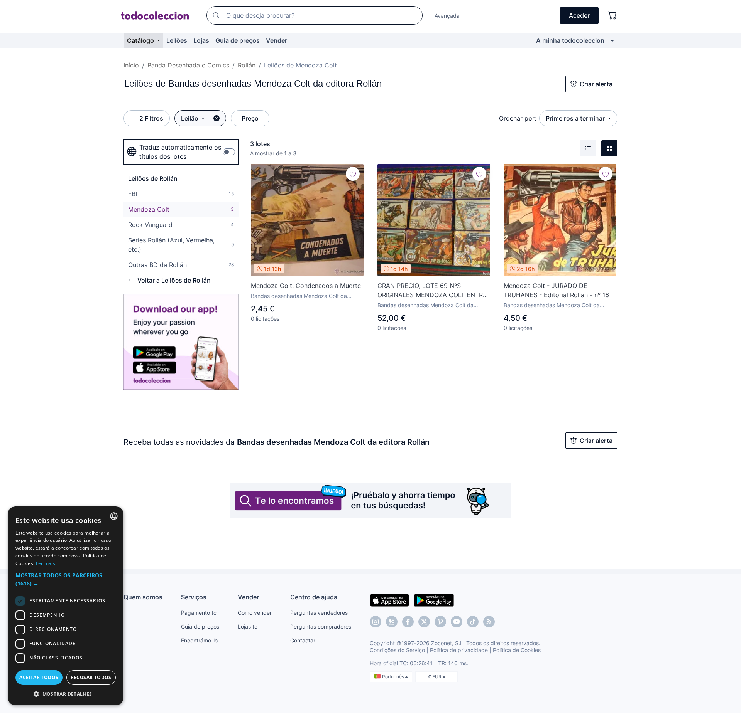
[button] (65, 579)
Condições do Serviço (397, 650)
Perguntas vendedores (319, 612)
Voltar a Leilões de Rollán (174, 280)
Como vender (255, 612)
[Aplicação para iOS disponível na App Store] (389, 600)
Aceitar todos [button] (38, 677)
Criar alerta (596, 84)
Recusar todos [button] (91, 677)
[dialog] (66, 605)
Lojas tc (247, 626)
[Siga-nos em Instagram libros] (392, 621)
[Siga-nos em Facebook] (408, 621)
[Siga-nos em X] (424, 621)
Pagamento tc (199, 612)
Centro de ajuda (313, 597)
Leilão (190, 118)
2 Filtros (151, 118)
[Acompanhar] (353, 174)
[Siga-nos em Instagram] (375, 621)
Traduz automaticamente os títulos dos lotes (180, 151)
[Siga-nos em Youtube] (456, 621)
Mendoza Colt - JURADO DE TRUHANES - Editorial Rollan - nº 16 (556, 290)
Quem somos (143, 597)
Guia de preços (237, 40)
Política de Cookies (517, 650)
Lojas (201, 40)
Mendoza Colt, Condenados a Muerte (306, 285)
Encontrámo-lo (199, 640)
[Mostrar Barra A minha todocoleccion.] (612, 40)
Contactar (302, 640)
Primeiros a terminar (576, 118)
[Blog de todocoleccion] (489, 621)
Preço (250, 118)
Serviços (193, 597)
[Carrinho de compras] (612, 15)
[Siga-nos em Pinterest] (440, 621)
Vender (276, 40)
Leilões (176, 40)
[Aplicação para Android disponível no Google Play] (434, 600)
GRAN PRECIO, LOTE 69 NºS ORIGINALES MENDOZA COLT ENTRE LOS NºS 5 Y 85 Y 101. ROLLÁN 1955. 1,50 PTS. (432, 290)
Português (393, 676)
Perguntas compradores (320, 626)
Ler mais (45, 563)
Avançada (447, 15)
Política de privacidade (459, 650)
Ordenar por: (517, 118)
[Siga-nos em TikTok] (473, 621)
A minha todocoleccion (570, 40)
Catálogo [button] (141, 40)
